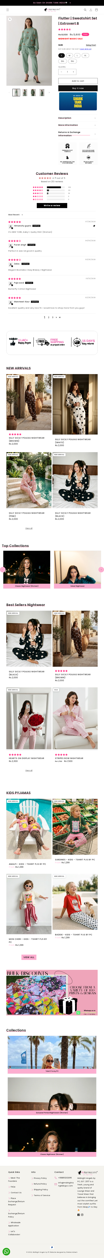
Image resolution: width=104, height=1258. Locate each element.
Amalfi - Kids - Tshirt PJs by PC (27, 864)
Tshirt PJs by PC (52, 1071)
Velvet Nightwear (77, 586)
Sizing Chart (91, 45)
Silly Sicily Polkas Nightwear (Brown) (27, 439)
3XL (72, 61)
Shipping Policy (40, 1189)
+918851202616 (65, 1178)
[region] (52, 3)
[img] (14, 222)
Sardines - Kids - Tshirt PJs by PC (75, 859)
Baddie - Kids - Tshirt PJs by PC (73, 934)
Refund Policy (40, 1184)
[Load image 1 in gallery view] (16, 92)
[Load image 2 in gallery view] (25, 92)
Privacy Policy (40, 1178)
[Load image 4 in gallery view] (42, 92)
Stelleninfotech (71, 1252)
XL (85, 55)
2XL (62, 61)
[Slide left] (9, 92)
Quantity (62, 67)
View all (28, 528)
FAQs (12, 1187)
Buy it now (78, 88)
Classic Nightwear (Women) (27, 586)
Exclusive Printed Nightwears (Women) (52, 1113)
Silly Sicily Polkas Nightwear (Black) (73, 515)
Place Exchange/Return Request (16, 1201)
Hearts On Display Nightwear (26, 758)
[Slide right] (49, 92)
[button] (7, 10)
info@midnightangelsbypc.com (66, 1184)
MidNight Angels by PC (41, 1252)
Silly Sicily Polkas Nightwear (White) (73, 441)
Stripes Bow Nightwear (69, 758)
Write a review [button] (52, 205)
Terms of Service (41, 1195)
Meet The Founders (14, 1179)
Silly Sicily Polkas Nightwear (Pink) (27, 515)
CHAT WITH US (85, 49)
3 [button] (52, 317)
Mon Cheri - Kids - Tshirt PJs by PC (28, 941)
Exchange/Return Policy (16, 1215)
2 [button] (48, 317)
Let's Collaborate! (14, 1233)
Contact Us (16, 1192)
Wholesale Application (14, 1224)
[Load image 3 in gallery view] (33, 92)
